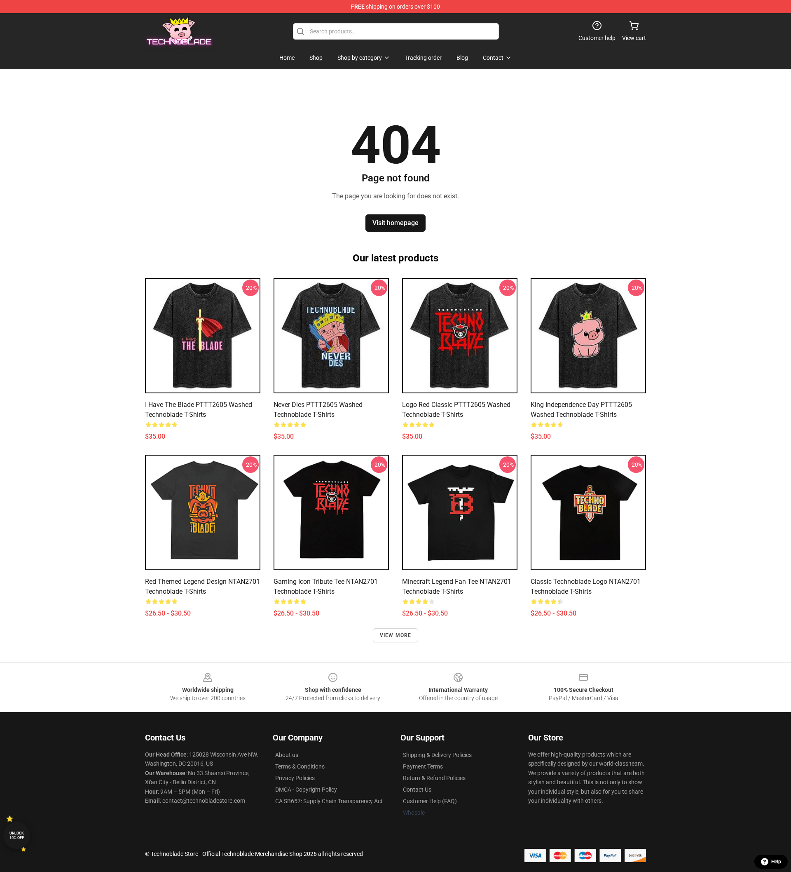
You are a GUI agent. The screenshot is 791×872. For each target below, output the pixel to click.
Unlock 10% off (16, 835)
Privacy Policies (295, 778)
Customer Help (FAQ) (430, 801)
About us (286, 755)
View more (396, 635)
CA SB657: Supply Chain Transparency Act (329, 801)
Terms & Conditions (300, 766)
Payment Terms (423, 766)
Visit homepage (395, 223)
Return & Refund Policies (434, 778)
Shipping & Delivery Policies (437, 755)
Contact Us (417, 789)
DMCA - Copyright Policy (306, 789)
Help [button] (776, 862)
